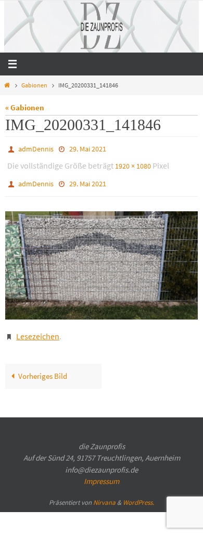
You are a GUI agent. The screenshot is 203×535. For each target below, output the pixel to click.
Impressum (101, 472)
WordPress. (138, 492)
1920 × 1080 (133, 163)
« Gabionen (24, 107)
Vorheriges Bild (42, 367)
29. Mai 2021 (87, 148)
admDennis (36, 148)
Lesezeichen (37, 328)
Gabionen (34, 85)
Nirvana (104, 492)
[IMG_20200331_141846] (101, 259)
